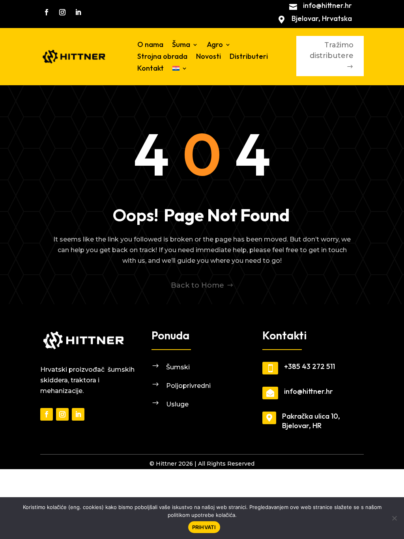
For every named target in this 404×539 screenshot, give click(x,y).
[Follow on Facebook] (46, 12)
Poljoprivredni (188, 385)
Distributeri (249, 57)
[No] (394, 518)
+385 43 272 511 (309, 366)
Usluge (177, 404)
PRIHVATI (204, 527)
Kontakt (150, 69)
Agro (215, 45)
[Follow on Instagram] (62, 12)
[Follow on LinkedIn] (78, 12)
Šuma (181, 45)
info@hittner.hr (327, 5)
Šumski (178, 367)
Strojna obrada (162, 57)
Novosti (208, 57)
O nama (150, 45)
